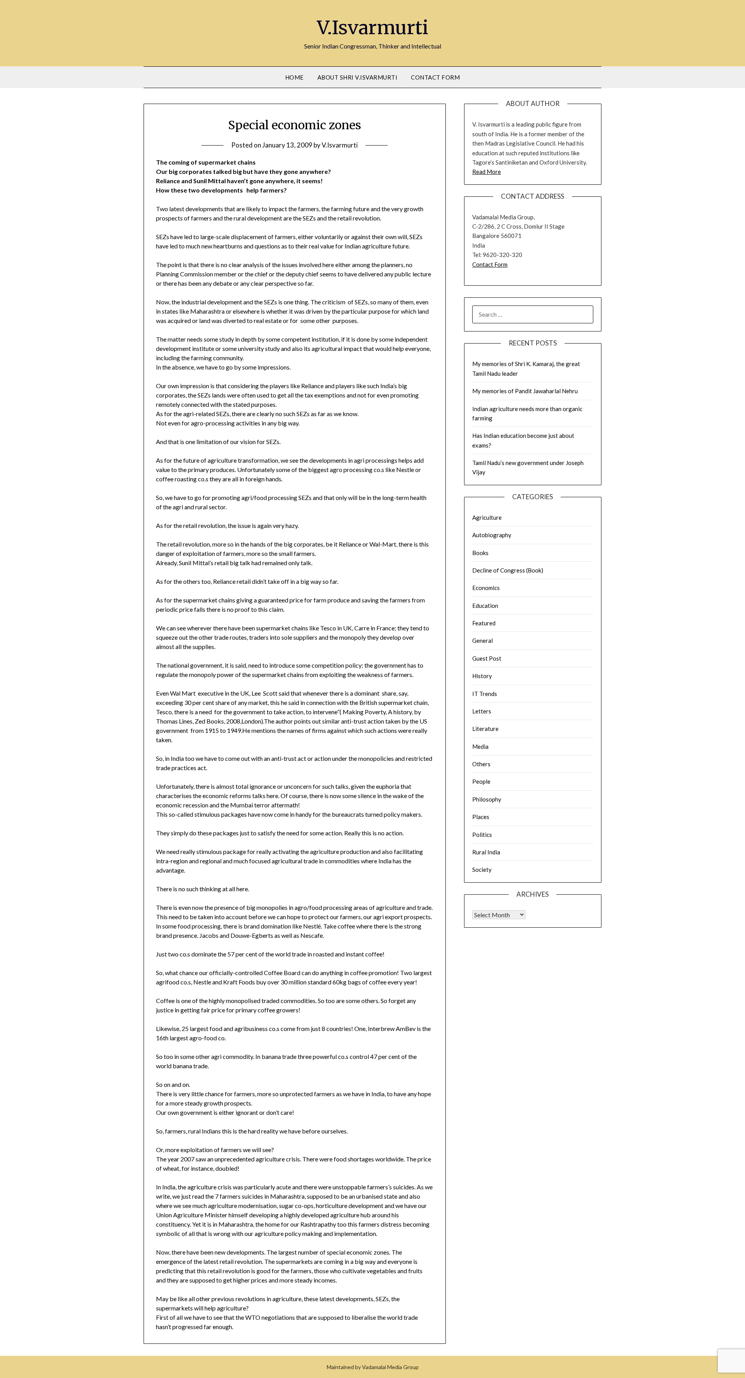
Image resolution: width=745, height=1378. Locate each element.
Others (481, 763)
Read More (486, 171)
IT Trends (484, 693)
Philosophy (486, 799)
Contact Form (435, 77)
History (482, 675)
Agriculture (487, 517)
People (481, 781)
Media (480, 746)
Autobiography (491, 534)
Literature (485, 728)
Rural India (486, 852)
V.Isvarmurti (372, 27)
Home (294, 77)
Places (480, 816)
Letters (481, 711)
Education (485, 605)
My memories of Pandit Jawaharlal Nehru (525, 390)
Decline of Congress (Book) (507, 570)
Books (480, 552)
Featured (484, 623)
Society (482, 869)
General (482, 640)
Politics (482, 834)
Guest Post (486, 658)
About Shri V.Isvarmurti (357, 77)
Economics (486, 587)
